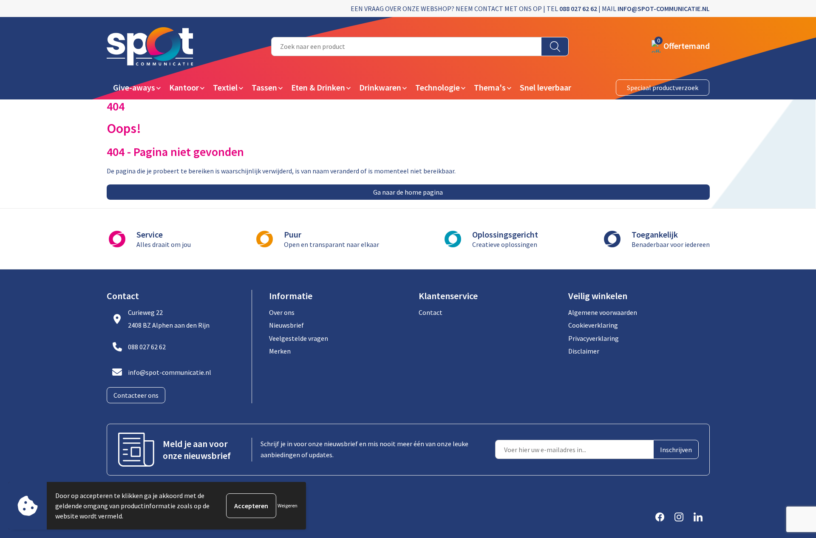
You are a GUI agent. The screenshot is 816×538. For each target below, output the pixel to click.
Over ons (282, 312)
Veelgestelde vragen (298, 338)
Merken (280, 351)
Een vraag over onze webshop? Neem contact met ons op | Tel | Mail (530, 8)
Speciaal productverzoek (662, 87)
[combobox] (406, 46)
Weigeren (288, 505)
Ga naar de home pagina (408, 192)
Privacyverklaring (593, 338)
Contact (430, 312)
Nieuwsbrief (286, 325)
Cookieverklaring (593, 325)
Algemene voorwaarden (602, 312)
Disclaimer (583, 351)
